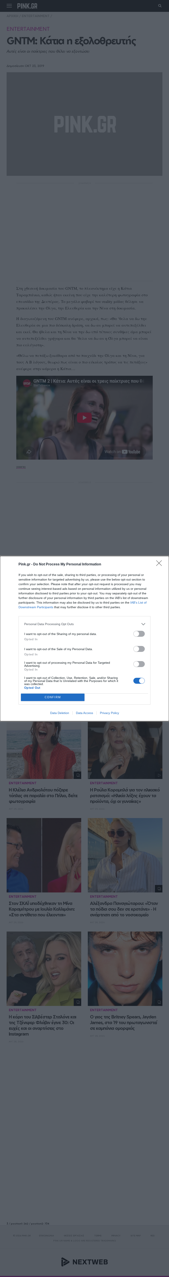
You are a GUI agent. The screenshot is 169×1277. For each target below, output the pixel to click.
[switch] (139, 634)
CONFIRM (53, 697)
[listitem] (84, 624)
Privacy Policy (109, 713)
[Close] (160, 564)
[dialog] (84, 638)
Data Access (84, 713)
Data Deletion (59, 713)
